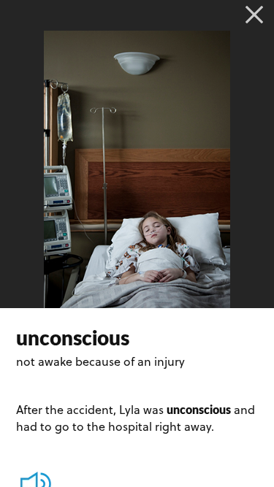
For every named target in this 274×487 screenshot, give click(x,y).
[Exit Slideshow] (254, 14)
